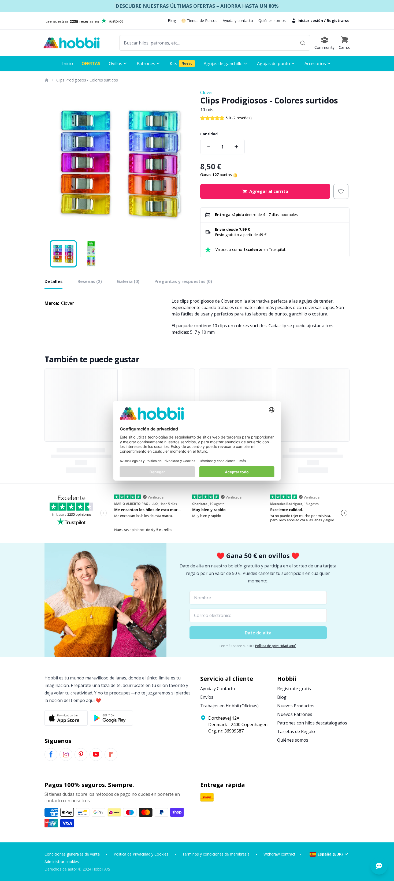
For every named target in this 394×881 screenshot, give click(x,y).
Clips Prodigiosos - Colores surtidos (87, 80)
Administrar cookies (61, 861)
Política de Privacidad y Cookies (141, 854)
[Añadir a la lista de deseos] (340, 191)
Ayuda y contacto (238, 20)
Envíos (206, 697)
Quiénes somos (272, 20)
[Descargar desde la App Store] (66, 718)
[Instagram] (66, 754)
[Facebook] (50, 754)
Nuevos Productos (295, 706)
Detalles (53, 281)
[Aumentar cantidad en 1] (236, 146)
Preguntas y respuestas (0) (183, 281)
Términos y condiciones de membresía (216, 854)
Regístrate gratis (294, 689)
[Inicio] (46, 80)
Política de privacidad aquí (275, 646)
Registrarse (338, 20)
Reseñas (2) (89, 281)
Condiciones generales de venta (72, 854)
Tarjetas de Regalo (296, 731)
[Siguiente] (186, 164)
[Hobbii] (71, 43)
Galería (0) (128, 281)
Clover (206, 92)
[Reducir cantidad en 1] (208, 146)
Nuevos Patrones (294, 714)
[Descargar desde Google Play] (111, 718)
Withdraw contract (279, 854)
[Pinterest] (81, 754)
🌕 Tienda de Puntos (199, 20)
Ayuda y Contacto (217, 689)
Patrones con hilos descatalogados (312, 723)
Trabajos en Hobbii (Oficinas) (229, 706)
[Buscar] (302, 42)
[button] (345, 43)
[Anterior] (52, 164)
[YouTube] (96, 754)
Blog (172, 20)
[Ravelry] (111, 754)
